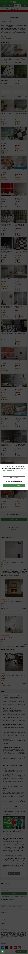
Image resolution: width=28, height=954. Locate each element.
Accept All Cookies (14, 485)
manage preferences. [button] (7, 470)
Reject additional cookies (14, 481)
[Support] (2, 951)
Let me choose (14, 478)
